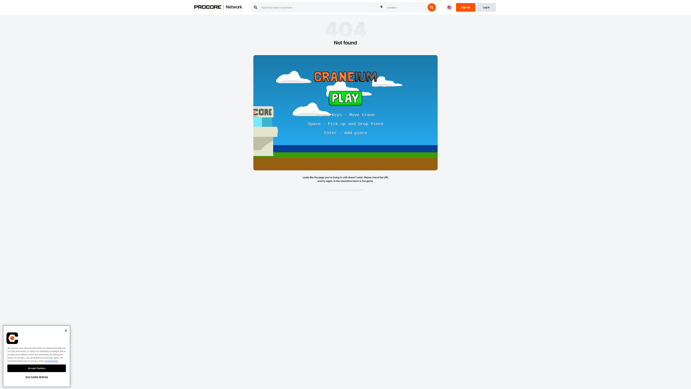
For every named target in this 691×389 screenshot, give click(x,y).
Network (234, 7)
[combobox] (405, 7)
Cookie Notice (51, 361)
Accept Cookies (36, 368)
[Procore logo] (207, 7)
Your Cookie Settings (36, 376)
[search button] (432, 7)
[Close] (66, 331)
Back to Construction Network (345, 189)
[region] (36, 356)
